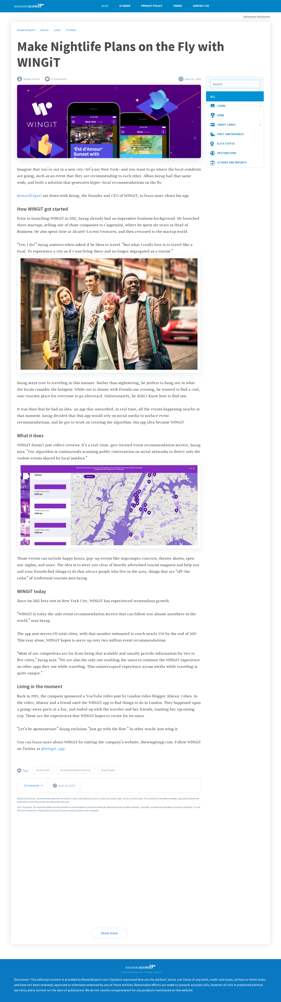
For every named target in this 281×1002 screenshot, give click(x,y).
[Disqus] (109, 867)
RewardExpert (29, 196)
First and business (230, 134)
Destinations (226, 153)
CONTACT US (201, 6)
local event (43, 770)
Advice (44, 30)
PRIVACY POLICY (151, 6)
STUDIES (124, 6)
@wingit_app (53, 749)
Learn (221, 106)
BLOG (105, 6)
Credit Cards (226, 124)
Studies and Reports (232, 162)
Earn (220, 115)
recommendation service (75, 770)
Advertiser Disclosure (256, 16)
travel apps (108, 770)
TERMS (177, 6)
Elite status (226, 143)
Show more (109, 933)
